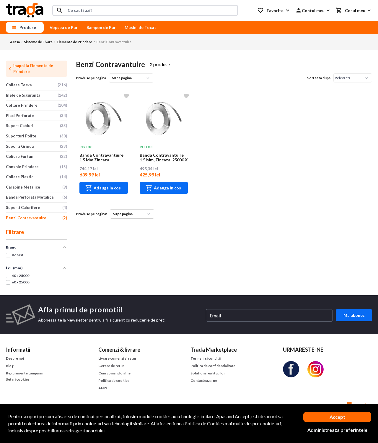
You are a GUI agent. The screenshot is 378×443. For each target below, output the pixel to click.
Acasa (15, 42)
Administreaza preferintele (337, 430)
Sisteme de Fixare (38, 42)
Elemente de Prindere (74, 42)
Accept (337, 417)
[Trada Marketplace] (24, 10)
